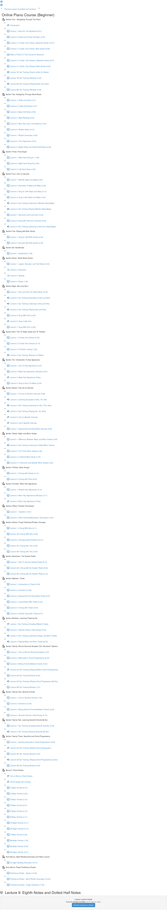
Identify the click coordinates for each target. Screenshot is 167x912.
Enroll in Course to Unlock (83, 905)
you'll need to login (93, 902)
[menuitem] (1, 5)
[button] (1, 2)
